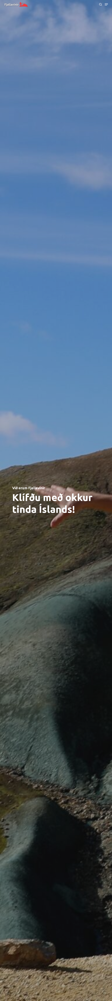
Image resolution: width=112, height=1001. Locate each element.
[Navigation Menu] (106, 4)
